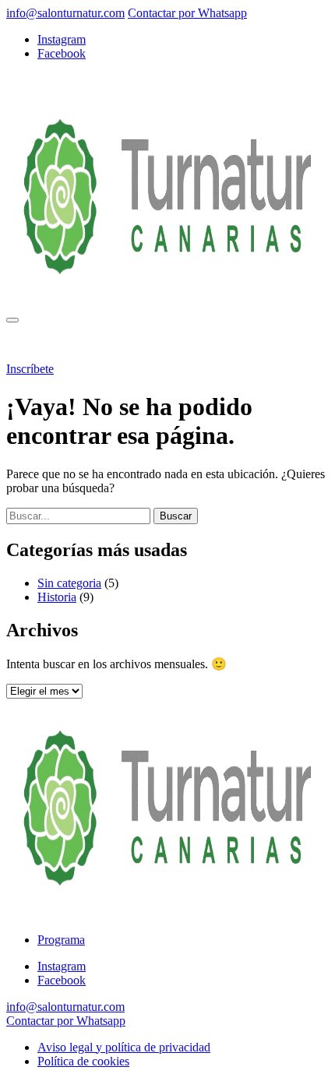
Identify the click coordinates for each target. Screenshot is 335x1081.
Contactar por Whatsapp (187, 12)
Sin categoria (69, 583)
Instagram (61, 39)
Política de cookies (83, 1061)
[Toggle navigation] (12, 320)
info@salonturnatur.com (65, 12)
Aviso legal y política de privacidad (123, 1047)
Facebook (61, 53)
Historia (56, 597)
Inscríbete (30, 368)
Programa (73, 342)
